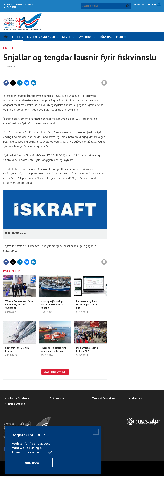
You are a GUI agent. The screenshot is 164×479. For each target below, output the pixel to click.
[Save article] (104, 83)
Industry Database (18, 398)
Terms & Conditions (103, 398)
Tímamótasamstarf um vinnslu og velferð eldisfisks (19, 304)
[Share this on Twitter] (13, 83)
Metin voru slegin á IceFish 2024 (87, 349)
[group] (120, 36)
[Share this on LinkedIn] (20, 83)
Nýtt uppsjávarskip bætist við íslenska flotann (52, 304)
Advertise (58, 398)
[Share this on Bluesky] (27, 83)
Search (127, 5)
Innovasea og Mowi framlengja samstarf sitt (88, 304)
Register (139, 4)
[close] (107, 76)
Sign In (152, 4)
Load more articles (55, 372)
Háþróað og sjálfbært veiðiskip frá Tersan (53, 349)
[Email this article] (34, 83)
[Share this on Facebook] (6, 83)
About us (136, 398)
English (11, 7)
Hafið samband (16, 403)
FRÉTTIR (8, 47)
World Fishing (20, 4)
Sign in (66, 76)
